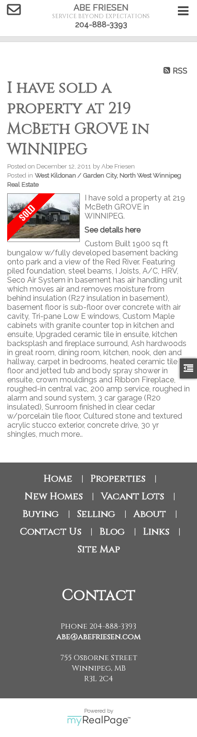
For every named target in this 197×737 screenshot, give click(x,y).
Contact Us (50, 531)
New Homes (53, 496)
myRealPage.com (98, 720)
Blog (112, 531)
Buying (40, 513)
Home (58, 478)
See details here (113, 229)
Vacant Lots (132, 496)
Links (156, 531)
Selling (96, 513)
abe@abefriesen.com (98, 637)
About (149, 513)
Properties (117, 478)
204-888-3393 (101, 24)
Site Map (98, 549)
